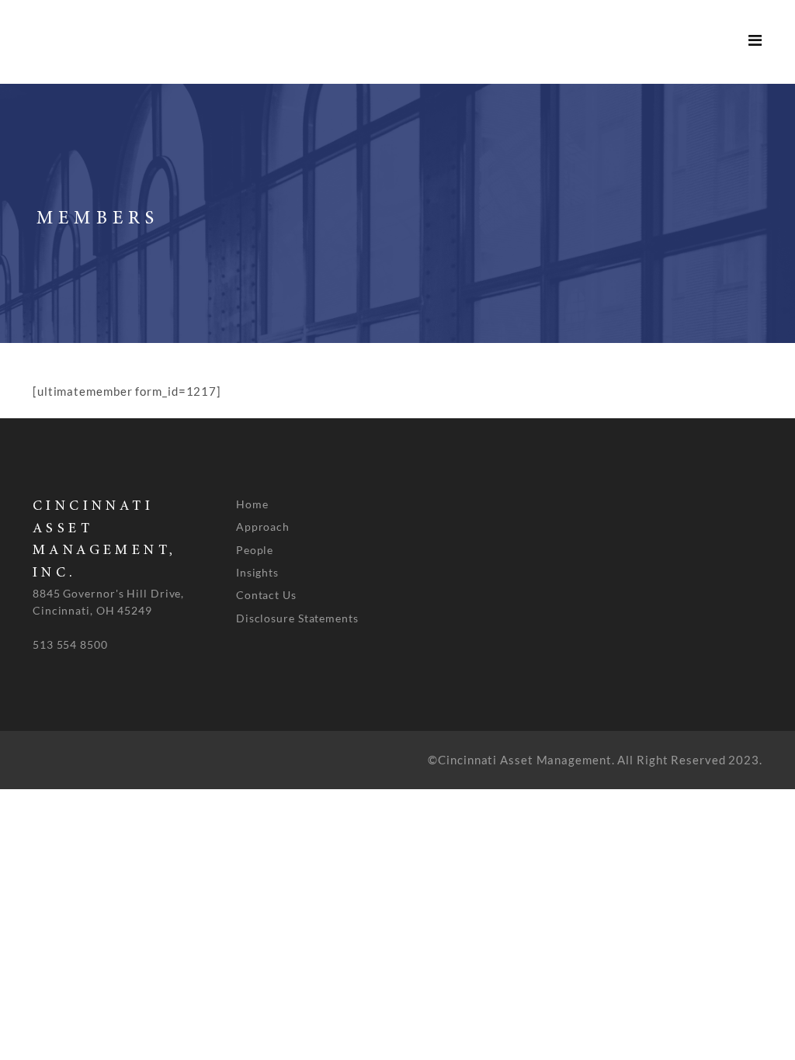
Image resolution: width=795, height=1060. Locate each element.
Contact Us (266, 594)
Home (252, 504)
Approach (263, 526)
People (254, 549)
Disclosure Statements (297, 618)
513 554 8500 (70, 644)
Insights (257, 572)
